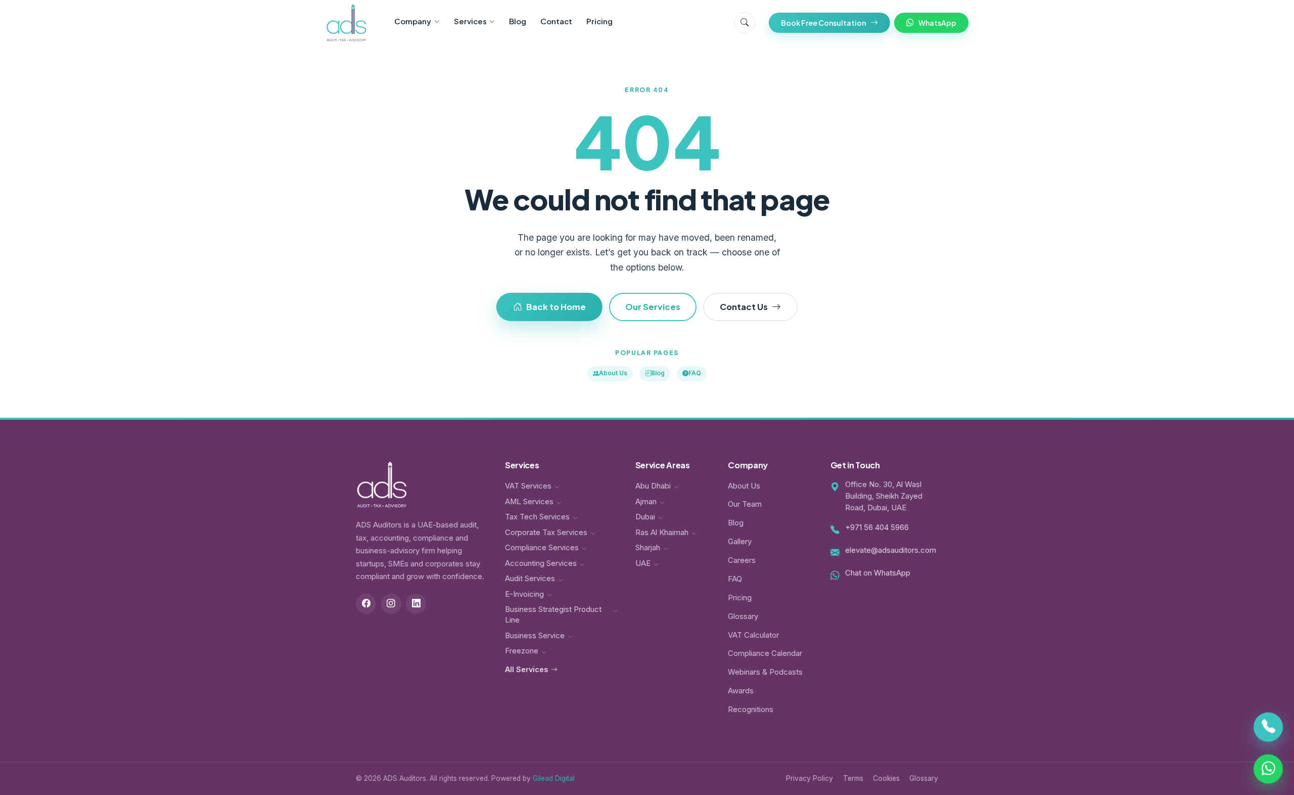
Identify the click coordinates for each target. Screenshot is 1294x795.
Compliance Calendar (765, 653)
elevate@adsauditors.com (890, 550)
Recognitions (750, 709)
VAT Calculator (753, 635)
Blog (517, 21)
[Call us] (1268, 728)
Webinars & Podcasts (765, 672)
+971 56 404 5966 (877, 527)
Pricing (599, 21)
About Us (613, 373)
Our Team (745, 504)
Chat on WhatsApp (877, 573)
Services (470, 21)
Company (412, 21)
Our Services (652, 306)
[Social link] (366, 604)
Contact (556, 21)
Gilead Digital (554, 778)
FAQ (694, 373)
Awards (741, 690)
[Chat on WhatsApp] (1268, 767)
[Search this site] (744, 22)
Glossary (743, 616)
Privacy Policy (809, 778)
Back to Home (556, 306)
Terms (853, 778)
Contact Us (744, 306)
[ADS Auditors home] (346, 22)
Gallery (740, 541)
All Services (526, 669)
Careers (742, 560)
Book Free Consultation (823, 22)
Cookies (886, 778)
